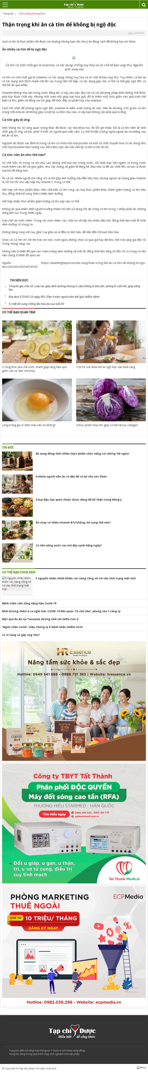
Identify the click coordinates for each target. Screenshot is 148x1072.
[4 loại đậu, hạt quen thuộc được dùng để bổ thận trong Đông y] (17, 507)
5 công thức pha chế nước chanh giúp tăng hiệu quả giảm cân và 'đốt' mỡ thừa (34, 369)
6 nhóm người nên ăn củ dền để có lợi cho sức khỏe (71, 476)
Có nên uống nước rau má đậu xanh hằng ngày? (69, 545)
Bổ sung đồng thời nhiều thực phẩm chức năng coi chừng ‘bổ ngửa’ (82, 453)
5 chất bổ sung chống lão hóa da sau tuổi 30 (36, 303)
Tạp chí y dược (27, 1068)
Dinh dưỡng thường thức (32, 13)
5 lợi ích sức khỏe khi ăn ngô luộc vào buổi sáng (105, 367)
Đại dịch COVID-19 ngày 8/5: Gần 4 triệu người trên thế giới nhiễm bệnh (54, 296)
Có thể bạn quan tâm (18, 312)
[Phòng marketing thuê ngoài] (74, 947)
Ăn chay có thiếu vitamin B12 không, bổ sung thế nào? (73, 522)
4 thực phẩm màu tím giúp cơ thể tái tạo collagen (107, 425)
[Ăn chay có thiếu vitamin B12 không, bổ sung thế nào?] (17, 530)
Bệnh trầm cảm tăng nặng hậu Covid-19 (29, 603)
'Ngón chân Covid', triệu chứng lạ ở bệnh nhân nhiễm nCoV (42, 627)
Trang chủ (8, 13)
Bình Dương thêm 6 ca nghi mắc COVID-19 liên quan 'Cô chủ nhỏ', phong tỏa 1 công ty (61, 611)
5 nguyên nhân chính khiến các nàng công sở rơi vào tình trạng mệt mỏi (86, 578)
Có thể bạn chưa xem (18, 572)
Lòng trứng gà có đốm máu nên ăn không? (29, 425)
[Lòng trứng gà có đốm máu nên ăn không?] (37, 400)
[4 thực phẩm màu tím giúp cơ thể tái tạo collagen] (111, 400)
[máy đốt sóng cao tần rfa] (74, 825)
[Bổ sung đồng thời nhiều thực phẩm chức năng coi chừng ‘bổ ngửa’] (17, 461)
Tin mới (7, 447)
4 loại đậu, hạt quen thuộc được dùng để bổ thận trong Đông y (79, 499)
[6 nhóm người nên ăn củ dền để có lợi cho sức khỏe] (17, 484)
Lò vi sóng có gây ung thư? (21, 635)
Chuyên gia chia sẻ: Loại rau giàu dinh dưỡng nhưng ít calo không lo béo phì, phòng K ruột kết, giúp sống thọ (74, 287)
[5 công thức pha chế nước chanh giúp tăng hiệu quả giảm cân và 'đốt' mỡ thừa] (37, 341)
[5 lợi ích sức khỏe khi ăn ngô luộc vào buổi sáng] (111, 341)
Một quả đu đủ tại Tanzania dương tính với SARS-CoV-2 (40, 619)
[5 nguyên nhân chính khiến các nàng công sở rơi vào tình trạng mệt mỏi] (17, 585)
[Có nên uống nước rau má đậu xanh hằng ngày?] (17, 553)
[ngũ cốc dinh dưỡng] (74, 702)
